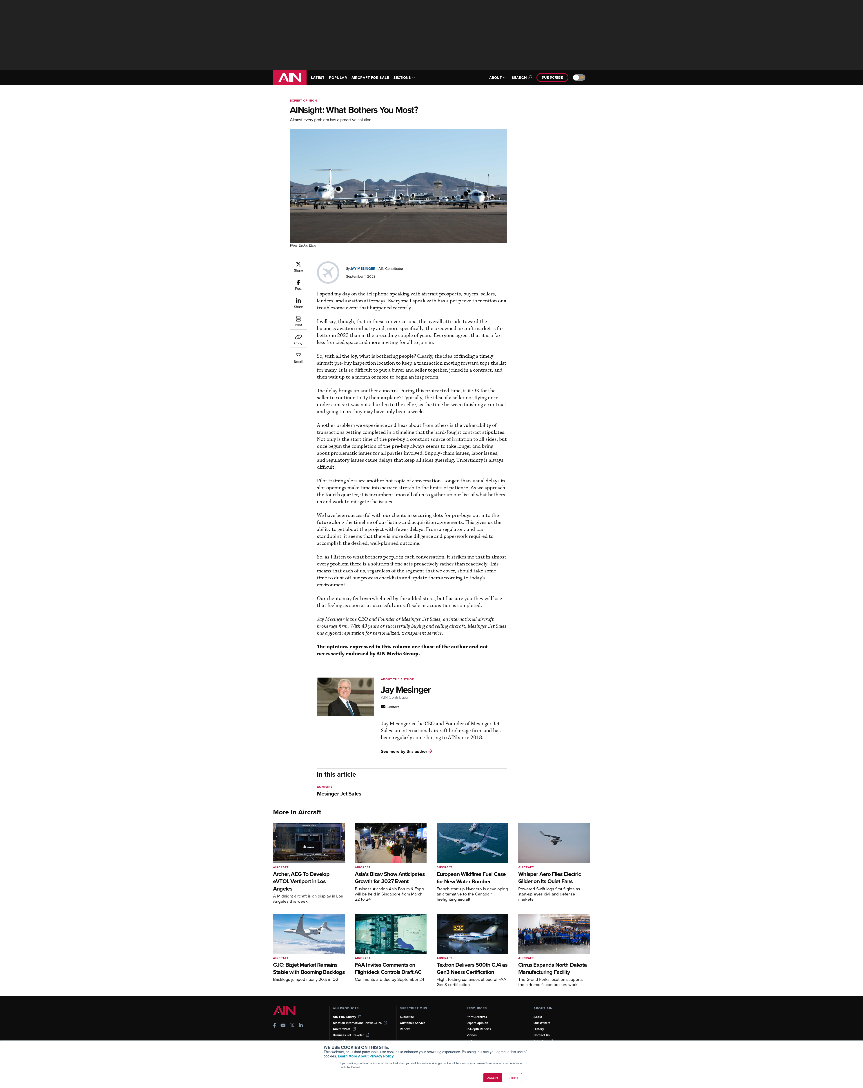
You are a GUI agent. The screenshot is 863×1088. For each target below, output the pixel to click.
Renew (405, 1029)
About (538, 1017)
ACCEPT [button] (492, 1077)
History (539, 1029)
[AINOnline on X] (292, 1026)
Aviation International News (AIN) (357, 1023)
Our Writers (542, 1023)
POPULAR (338, 77)
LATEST (318, 77)
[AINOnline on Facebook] (274, 1026)
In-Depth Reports (479, 1029)
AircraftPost (341, 1029)
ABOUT (495, 77)
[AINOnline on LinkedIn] (301, 1026)
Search (519, 77)
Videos (472, 1035)
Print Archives (477, 1017)
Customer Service (412, 1023)
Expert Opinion (303, 100)
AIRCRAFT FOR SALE (370, 77)
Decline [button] (513, 1077)
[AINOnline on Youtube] (283, 1026)
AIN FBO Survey (344, 1017)
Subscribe (552, 77)
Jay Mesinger (362, 268)
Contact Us (542, 1035)
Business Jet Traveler (348, 1035)
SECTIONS (402, 77)
